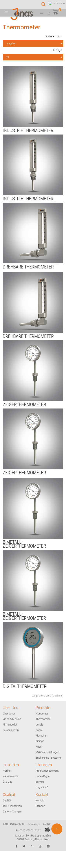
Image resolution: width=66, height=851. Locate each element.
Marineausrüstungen (47, 752)
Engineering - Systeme (48, 757)
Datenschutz (17, 824)
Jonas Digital (43, 776)
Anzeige (57, 50)
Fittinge (40, 741)
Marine (6, 770)
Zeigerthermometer (24, 404)
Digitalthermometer (25, 686)
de (61, 3)
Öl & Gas (7, 781)
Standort (40, 806)
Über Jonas (9, 713)
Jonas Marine (25, 830)
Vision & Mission (12, 719)
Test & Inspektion (12, 806)
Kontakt (40, 800)
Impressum (33, 824)
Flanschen (41, 735)
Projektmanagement (47, 770)
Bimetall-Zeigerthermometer (24, 544)
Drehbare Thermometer (28, 267)
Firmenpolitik (10, 724)
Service (40, 781)
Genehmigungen (12, 811)
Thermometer (43, 719)
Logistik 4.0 (42, 787)
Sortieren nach (53, 36)
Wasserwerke (10, 776)
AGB (5, 824)
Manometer (42, 713)
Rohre (39, 730)
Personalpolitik (11, 730)
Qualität (7, 800)
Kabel (39, 746)
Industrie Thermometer (28, 130)
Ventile (39, 724)
